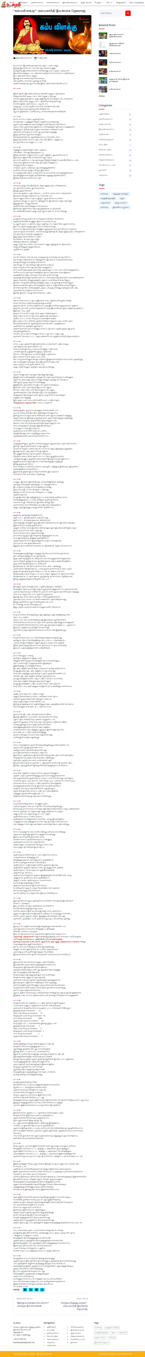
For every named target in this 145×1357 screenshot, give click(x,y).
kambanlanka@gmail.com (24, 1342)
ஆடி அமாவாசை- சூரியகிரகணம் (116, 36)
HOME (12, 2)
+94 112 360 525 (19, 1339)
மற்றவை (115, 175)
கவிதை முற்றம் (115, 139)
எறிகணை (115, 134)
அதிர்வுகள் (23, 2)
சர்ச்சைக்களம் (53, 2)
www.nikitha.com (124, 1354)
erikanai (102, 96)
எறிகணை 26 (114, 53)
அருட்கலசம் (86, 2)
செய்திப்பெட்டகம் (115, 165)
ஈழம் (122, 198)
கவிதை (104, 194)
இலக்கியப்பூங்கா (121, 207)
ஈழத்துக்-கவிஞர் (120, 194)
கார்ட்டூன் (115, 144)
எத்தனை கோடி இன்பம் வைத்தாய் (119, 80)
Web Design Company (107, 1354)
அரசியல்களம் (37, 2)
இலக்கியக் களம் (70, 2)
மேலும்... (98, 2)
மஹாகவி (105, 203)
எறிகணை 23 (114, 71)
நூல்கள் (115, 170)
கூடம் (109, 2)
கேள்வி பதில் (115, 150)
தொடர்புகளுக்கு (136, 2)
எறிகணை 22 (114, 89)
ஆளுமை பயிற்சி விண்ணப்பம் (116, 44)
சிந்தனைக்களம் (115, 160)
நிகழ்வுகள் (121, 2)
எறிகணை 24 (114, 62)
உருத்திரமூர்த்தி (108, 198)
